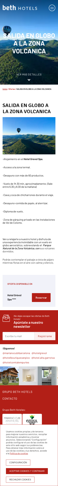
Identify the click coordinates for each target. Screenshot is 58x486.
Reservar (41, 297)
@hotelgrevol (39, 353)
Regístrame (45, 336)
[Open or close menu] (52, 8)
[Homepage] (20, 8)
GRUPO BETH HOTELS (17, 392)
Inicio (5, 89)
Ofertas (12, 89)
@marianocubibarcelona (16, 353)
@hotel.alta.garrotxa (43, 357)
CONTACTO (9, 398)
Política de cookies (19, 453)
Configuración (18, 462)
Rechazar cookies (20, 479)
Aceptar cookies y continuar (26, 471)
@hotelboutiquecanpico (16, 357)
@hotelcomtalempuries (16, 362)
